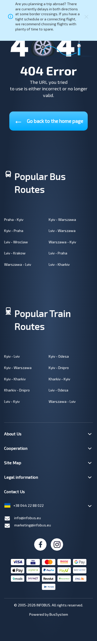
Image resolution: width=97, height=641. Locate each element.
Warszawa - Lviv (17, 264)
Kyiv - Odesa (59, 356)
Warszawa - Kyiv (62, 242)
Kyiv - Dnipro (59, 367)
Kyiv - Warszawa (62, 219)
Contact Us (14, 491)
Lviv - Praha (58, 253)
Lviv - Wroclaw (16, 242)
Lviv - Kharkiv (59, 264)
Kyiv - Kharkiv (15, 379)
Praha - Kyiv (13, 219)
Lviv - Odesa (58, 390)
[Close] (86, 16)
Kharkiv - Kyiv (59, 379)
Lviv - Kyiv (12, 401)
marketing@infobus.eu (32, 525)
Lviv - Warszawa (62, 230)
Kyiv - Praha (13, 230)
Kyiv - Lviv (12, 356)
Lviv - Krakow (15, 253)
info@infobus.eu (27, 518)
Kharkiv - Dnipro (17, 390)
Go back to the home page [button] (48, 119)
